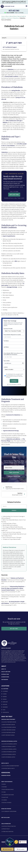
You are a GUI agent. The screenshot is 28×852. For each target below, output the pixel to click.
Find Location (14, 472)
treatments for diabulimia (13, 415)
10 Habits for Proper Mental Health (11, 539)
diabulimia (10, 69)
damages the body (12, 287)
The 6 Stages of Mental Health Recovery (12, 527)
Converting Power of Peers (9, 523)
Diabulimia (16, 18)
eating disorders (15, 90)
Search (14, 510)
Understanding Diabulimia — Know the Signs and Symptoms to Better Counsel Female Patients (13, 588)
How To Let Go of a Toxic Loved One (11, 532)
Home (2, 16)
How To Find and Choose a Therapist (11, 537)
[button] (25, 37)
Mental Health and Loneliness (10, 525)
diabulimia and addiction (13, 439)
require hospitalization (9, 236)
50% (16, 261)
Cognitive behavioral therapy (11, 430)
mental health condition (11, 76)
